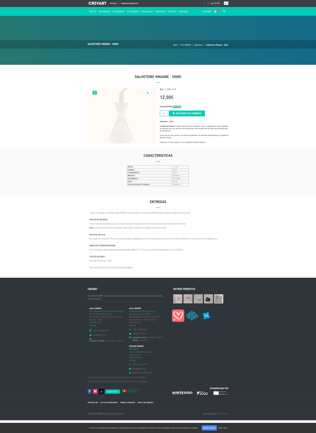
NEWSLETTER (112, 392)
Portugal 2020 (93, 402)
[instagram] (95, 391)
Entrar (217, 3)
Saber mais (222, 428)
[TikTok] (101, 391)
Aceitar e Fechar (209, 428)
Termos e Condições (127, 402)
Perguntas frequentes (129, 3)
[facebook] (89, 391)
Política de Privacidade (109, 402)
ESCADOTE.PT (222, 414)
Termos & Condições (124, 267)
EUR (226, 3)
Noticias (113, 3)
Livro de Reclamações (145, 402)
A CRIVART (207, 12)
